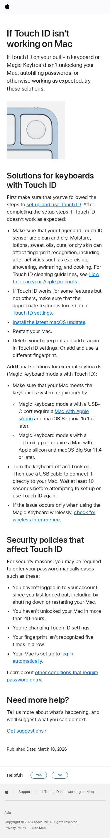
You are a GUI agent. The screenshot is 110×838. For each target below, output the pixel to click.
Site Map (39, 828)
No (59, 775)
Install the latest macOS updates (49, 322)
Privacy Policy (15, 828)
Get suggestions (25, 731)
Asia (7, 813)
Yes (39, 775)
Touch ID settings (32, 313)
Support (25, 792)
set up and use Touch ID (53, 204)
